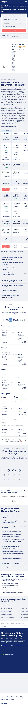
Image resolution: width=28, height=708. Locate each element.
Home (2, 623)
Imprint (3, 697)
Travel (7, 623)
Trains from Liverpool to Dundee (10, 585)
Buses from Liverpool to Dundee (10, 583)
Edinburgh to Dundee (6, 614)
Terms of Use (10, 697)
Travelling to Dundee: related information (12, 592)
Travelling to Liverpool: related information (13, 590)
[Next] (24, 320)
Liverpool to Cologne (6, 608)
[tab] (7, 397)
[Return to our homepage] (4, 2)
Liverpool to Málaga (6, 611)
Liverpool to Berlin (5, 605)
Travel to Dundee (5, 625)
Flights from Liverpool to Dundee (10, 588)
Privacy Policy (19, 697)
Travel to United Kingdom (17, 623)
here (21, 441)
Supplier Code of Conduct (7, 699)
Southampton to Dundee (7, 617)
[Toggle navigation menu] (26, 2)
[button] (8, 23)
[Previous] (4, 470)
